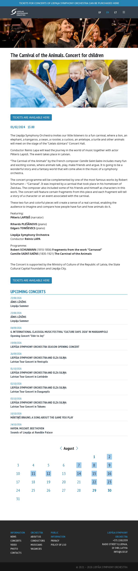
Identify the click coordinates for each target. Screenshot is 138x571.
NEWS (13, 536)
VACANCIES (36, 548)
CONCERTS (15, 540)
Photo (14, 548)
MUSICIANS (36, 544)
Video (13, 544)
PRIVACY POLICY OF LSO (58, 542)
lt (115, 12)
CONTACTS (16, 552)
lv (99, 12)
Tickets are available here (31, 117)
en (107, 12)
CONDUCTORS (38, 540)
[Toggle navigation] (124, 12)
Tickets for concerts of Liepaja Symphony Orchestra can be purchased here (69, 3)
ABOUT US (36, 536)
